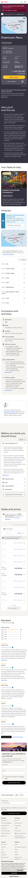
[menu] (25, 2)
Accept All (14, 873)
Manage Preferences (14, 876)
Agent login (4, 835)
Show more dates (13, 608)
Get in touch (4, 844)
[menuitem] (4, 2)
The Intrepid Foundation (20, 847)
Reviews (3, 852)
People (16, 849)
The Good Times (18, 823)
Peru (14, 14)
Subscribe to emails (14, 813)
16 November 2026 (21, 73)
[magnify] (21, 2)
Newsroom (3, 854)
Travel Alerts (4, 828)
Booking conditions (5, 833)
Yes (16, 795)
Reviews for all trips (18, 737)
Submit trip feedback (6, 823)
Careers (16, 828)
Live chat (3, 847)
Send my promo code (14, 782)
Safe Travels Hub (5, 825)
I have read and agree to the (14, 777)
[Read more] (2, 14)
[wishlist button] (22, 81)
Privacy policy (18, 830)
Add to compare (12, 81)
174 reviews (10, 48)
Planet (16, 852)
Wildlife (16, 854)
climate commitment (8, 254)
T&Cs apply (4, 809)
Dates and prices (14, 77)
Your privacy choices (21, 833)
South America (8, 14)
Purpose (17, 842)
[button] (14, 25)
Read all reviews (6, 737)
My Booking (4, 820)
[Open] (13, 623)
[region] (14, 868)
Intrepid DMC (18, 825)
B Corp (16, 844)
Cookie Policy (20, 870)
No (21, 795)
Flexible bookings (5, 830)
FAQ (2, 849)
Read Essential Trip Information (14, 494)
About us (17, 820)
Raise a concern (4, 857)
